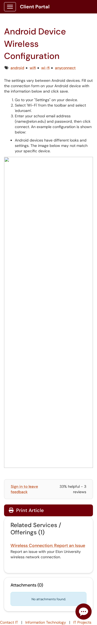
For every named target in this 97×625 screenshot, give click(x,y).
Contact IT (9, 622)
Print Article (29, 510)
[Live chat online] (83, 611)
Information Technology (45, 622)
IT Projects (82, 622)
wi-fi (45, 67)
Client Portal (35, 6)
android (17, 67)
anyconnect (65, 67)
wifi (33, 67)
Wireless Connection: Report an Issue (48, 545)
